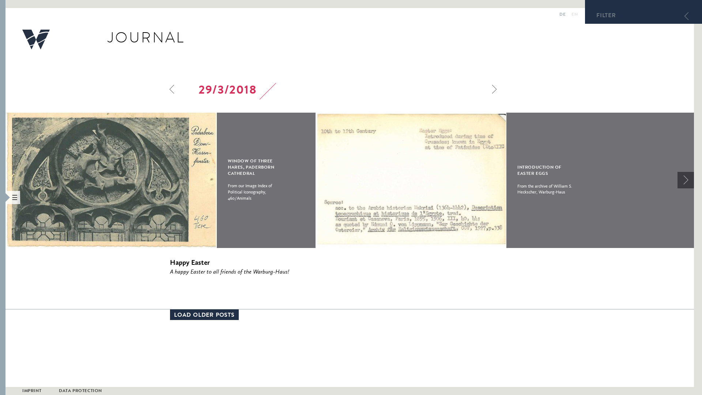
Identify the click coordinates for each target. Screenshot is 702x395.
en (574, 15)
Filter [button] (606, 16)
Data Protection (80, 391)
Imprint (31, 391)
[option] (160, 180)
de (562, 15)
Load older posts (204, 316)
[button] (2, 197)
